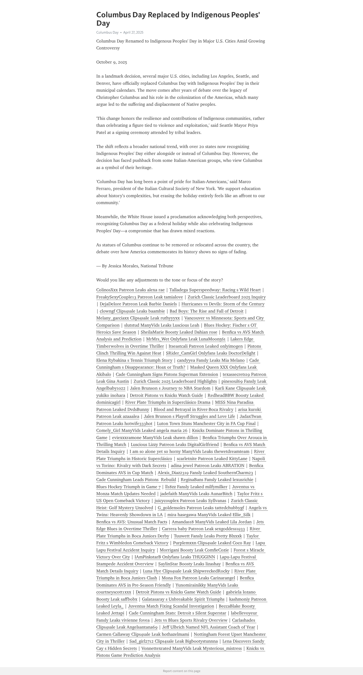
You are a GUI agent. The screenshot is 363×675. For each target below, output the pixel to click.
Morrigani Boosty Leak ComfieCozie (194, 550)
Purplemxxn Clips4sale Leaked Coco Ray (212, 543)
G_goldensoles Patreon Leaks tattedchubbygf (201, 507)
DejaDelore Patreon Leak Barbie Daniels (138, 304)
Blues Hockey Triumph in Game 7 (128, 486)
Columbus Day (107, 32)
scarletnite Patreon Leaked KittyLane (212, 458)
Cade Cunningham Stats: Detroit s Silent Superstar (177, 613)
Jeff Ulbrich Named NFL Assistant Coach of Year (208, 627)
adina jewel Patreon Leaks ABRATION (207, 465)
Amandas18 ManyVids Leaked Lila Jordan (212, 522)
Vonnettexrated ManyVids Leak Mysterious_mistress (191, 648)
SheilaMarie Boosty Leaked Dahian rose (179, 332)
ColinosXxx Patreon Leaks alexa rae (130, 290)
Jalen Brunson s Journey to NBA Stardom (170, 388)
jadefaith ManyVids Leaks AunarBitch (196, 493)
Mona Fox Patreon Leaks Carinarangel (198, 578)
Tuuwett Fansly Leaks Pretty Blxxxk (208, 536)
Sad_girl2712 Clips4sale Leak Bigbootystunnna (173, 641)
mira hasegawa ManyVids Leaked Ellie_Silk (208, 514)
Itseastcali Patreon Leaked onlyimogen (206, 346)
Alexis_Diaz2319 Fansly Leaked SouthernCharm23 (205, 472)
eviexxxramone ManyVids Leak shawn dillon (155, 437)
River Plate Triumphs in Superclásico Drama (167, 402)
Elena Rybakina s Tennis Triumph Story (134, 360)
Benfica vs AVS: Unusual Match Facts (131, 522)
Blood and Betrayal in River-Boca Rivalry (193, 409)
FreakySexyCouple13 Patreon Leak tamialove (139, 297)
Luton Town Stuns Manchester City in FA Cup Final (206, 423)
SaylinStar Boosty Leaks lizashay (189, 564)
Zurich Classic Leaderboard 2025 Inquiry (227, 297)
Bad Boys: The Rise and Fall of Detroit (206, 311)
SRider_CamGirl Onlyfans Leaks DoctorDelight (210, 353)
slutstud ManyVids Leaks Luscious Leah (161, 325)
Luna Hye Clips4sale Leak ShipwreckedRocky (186, 571)
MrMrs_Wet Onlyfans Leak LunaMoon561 (186, 339)
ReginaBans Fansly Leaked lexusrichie (217, 479)
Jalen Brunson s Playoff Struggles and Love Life (189, 416)
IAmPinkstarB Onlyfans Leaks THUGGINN (175, 557)
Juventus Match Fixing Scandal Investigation (171, 606)
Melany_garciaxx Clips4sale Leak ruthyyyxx (138, 318)
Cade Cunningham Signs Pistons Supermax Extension (167, 374)
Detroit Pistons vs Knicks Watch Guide (166, 395)
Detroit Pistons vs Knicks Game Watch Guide (178, 592)
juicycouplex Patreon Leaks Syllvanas (190, 500)
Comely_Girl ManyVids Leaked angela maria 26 (141, 430)
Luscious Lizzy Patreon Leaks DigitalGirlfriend (175, 444)
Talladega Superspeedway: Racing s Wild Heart (215, 290)
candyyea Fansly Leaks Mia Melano (211, 360)
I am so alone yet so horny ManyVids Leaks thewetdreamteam (189, 451)
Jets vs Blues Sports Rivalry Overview (190, 620)
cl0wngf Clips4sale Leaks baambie (132, 311)
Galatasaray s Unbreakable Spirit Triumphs (183, 599)
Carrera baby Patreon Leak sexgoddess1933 (203, 528)
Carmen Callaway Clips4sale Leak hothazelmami (142, 634)
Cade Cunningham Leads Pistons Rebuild (136, 479)
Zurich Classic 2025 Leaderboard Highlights (175, 381)
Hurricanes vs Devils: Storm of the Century (223, 304)
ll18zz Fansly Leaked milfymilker (196, 486)
